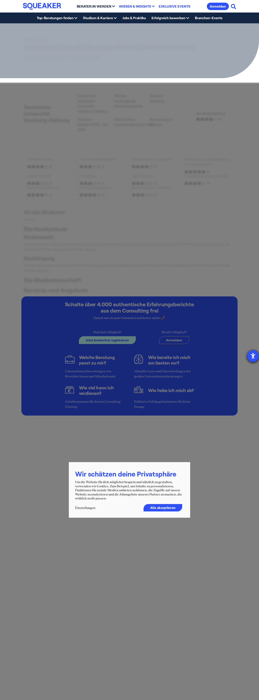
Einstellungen (85, 508)
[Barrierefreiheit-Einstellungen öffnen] (253, 356)
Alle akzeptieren (163, 508)
